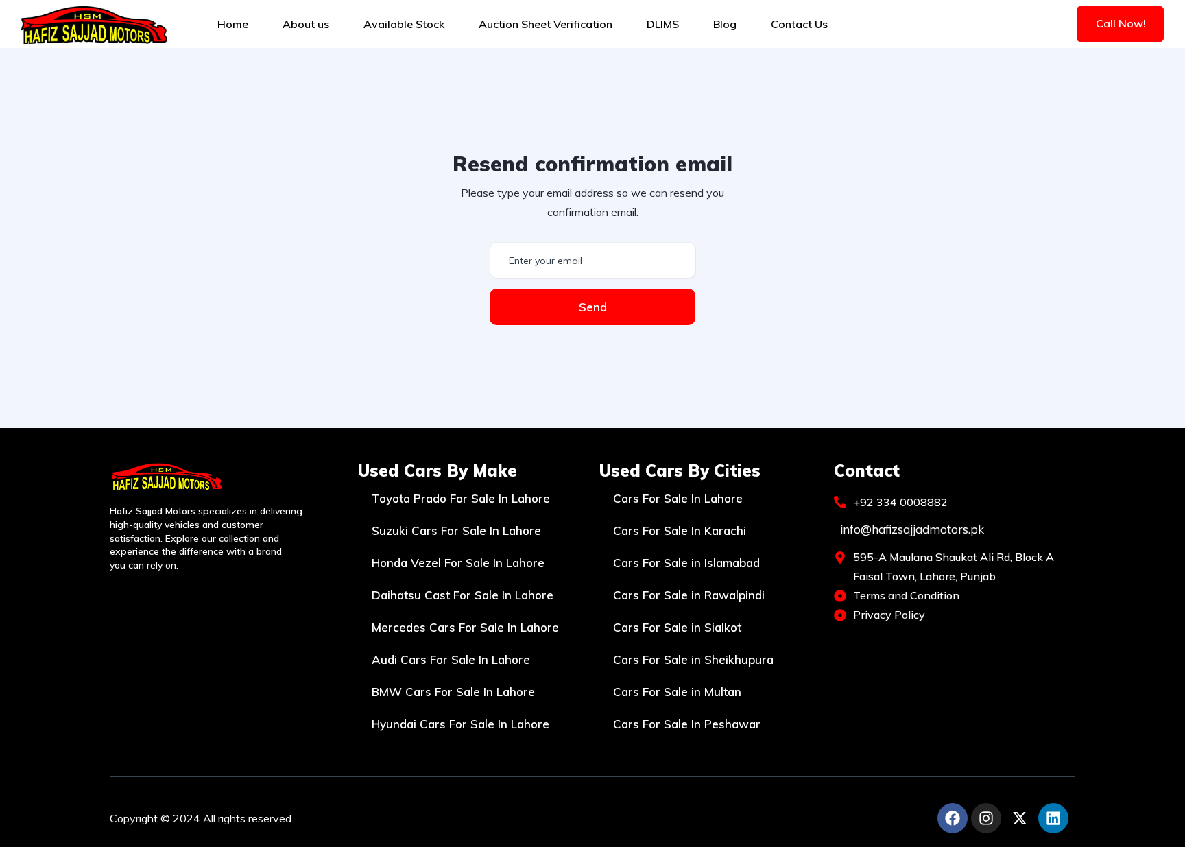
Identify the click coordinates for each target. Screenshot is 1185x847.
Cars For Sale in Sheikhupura (693, 659)
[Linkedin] (1053, 818)
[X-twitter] (1020, 818)
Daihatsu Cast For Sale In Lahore (462, 595)
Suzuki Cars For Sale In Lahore (456, 530)
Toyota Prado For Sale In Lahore (461, 498)
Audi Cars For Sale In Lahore (451, 659)
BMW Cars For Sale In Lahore (453, 691)
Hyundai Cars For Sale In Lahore (460, 724)
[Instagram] (986, 818)
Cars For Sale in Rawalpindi (689, 595)
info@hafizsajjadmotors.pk (912, 529)
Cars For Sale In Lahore (678, 498)
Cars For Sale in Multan (677, 691)
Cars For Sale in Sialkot (677, 627)
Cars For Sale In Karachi (679, 530)
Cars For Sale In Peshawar (687, 724)
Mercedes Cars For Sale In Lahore (465, 627)
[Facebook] (952, 818)
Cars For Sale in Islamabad (686, 563)
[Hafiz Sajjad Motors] (94, 24)
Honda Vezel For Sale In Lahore (458, 563)
